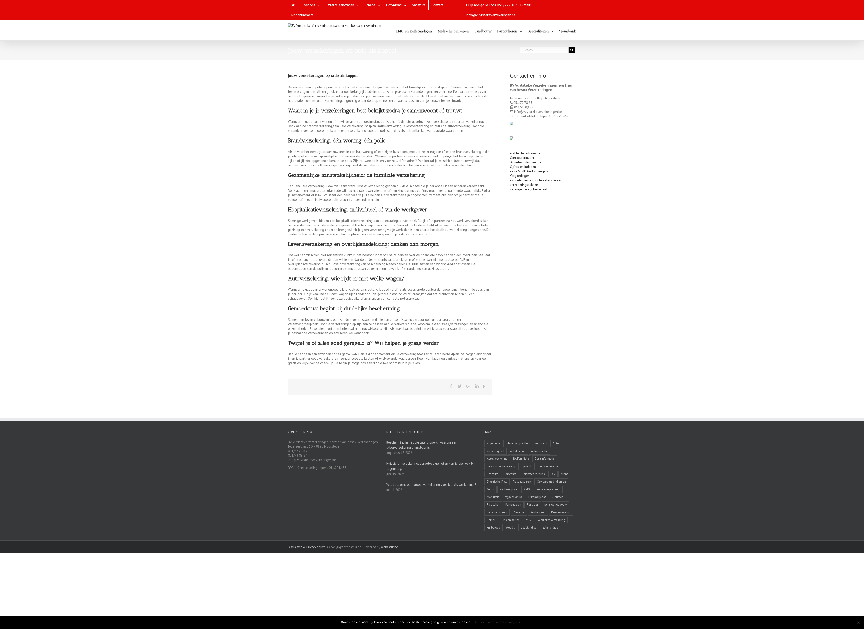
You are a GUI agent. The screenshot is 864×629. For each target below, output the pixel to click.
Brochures (493, 474)
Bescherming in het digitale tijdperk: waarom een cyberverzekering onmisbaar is (421, 445)
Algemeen (493, 443)
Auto (556, 443)
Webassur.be (389, 547)
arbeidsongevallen (517, 443)
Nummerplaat (537, 497)
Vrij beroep (493, 527)
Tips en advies (510, 520)
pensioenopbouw (555, 504)
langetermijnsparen (548, 489)
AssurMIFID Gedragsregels (529, 171)
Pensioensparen (497, 512)
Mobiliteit (493, 497)
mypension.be (513, 497)
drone (564, 474)
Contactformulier (522, 158)
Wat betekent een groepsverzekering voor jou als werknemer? (431, 484)
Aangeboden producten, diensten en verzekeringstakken (536, 182)
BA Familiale (521, 459)
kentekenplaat (509, 489)
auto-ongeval (495, 451)
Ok (475, 622)
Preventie (519, 512)
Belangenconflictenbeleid (528, 189)
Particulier (493, 504)
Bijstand (526, 466)
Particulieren (513, 504)
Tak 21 (491, 520)
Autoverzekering (497, 459)
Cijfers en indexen (523, 167)
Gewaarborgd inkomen (551, 482)
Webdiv (510, 527)
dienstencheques (534, 474)
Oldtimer (557, 497)
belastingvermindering (501, 466)
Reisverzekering (561, 512)
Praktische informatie (525, 153)
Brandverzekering (548, 466)
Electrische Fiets (497, 482)
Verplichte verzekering (551, 520)
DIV (553, 474)
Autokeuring (517, 451)
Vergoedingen (520, 176)
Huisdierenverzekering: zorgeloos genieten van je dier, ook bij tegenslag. (430, 466)
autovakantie (539, 451)
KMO (527, 489)
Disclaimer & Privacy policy (306, 547)
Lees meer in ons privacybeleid (501, 622)
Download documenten (526, 162)
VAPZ (528, 520)
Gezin (490, 489)
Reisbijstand (538, 512)
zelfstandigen (551, 527)
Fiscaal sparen (522, 482)
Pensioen (533, 504)
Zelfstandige (529, 527)
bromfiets (512, 474)
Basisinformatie (545, 459)
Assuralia (541, 443)
